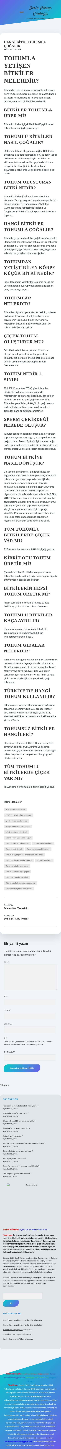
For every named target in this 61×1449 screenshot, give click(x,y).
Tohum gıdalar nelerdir (43, 843)
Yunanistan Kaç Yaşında (13, 1330)
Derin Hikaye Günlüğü (40, 11)
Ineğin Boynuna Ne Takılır (13, 1339)
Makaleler (16, 802)
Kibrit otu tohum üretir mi (16, 832)
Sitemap (4, 1085)
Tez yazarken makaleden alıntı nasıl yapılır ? (20, 1106)
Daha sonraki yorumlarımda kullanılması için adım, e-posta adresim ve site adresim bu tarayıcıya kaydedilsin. (28, 1043)
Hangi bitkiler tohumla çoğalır (18, 826)
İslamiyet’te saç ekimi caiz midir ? (16, 1128)
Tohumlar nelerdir (44, 860)
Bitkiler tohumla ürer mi (15, 810)
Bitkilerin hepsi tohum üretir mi (18, 815)
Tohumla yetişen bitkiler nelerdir (19, 860)
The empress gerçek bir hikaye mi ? (17, 1174)
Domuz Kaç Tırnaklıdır (16, 908)
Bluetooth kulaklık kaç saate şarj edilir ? (19, 1121)
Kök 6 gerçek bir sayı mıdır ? (14, 1158)
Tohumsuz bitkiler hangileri (17, 877)
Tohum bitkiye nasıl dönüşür (17, 843)
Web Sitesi (8, 1024)
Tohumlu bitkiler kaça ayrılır (17, 866)
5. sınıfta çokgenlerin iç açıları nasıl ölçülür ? (21, 1166)
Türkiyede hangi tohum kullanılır (19, 889)
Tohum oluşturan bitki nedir (38, 849)
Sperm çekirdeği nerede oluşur (18, 838)
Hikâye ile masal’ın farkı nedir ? (15, 1113)
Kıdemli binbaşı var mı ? (13, 1136)
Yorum (6, 962)
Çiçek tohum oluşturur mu (16, 821)
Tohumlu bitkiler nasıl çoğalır (17, 872)
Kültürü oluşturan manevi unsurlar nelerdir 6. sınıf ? (24, 1143)
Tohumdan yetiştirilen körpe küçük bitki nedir (24, 855)
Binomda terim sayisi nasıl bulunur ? (18, 1151)
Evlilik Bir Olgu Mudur (16, 918)
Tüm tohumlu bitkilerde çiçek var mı (20, 883)
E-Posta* (7, 1010)
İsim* (6, 996)
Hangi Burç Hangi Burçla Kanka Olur (18, 1320)
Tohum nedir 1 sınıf (14, 849)
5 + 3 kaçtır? (9, 1052)
